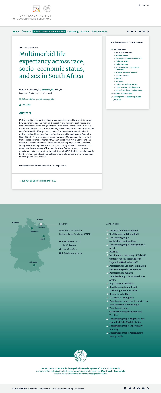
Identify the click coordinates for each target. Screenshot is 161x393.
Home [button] (16, 31)
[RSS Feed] (148, 31)
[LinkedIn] (128, 31)
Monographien (122, 55)
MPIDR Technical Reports (126, 73)
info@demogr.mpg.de (72, 253)
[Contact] (142, 389)
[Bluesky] (132, 31)
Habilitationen (122, 64)
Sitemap (80, 388)
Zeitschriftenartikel (124, 52)
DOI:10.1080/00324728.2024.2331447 (38, 99)
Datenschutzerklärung (63, 388)
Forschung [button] (72, 31)
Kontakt (33, 388)
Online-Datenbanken (123, 93)
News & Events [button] (99, 31)
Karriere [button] (85, 31)
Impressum (45, 388)
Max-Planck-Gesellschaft (113, 371)
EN (144, 5)
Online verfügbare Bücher (126, 84)
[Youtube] (139, 31)
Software (119, 81)
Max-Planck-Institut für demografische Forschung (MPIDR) (72, 368)
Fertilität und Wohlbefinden (123, 230)
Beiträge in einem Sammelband (129, 58)
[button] (139, 5)
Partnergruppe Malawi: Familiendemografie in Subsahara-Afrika (127, 276)
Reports (119, 78)
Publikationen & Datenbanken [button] (49, 31)
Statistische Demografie (121, 297)
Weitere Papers (122, 75)
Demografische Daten (120, 294)
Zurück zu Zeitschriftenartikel (39, 181)
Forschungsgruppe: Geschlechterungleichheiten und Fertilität (125, 312)
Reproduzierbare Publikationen (129, 90)
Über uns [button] (26, 31)
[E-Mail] (144, 31)
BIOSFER (113, 251)
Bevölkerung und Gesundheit (124, 234)
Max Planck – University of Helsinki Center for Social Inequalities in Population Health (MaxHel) (127, 259)
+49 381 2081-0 (69, 249)
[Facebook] (135, 31)
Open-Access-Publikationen (128, 87)
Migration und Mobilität (121, 283)
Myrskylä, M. (47, 89)
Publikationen (120, 49)
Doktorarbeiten (122, 61)
